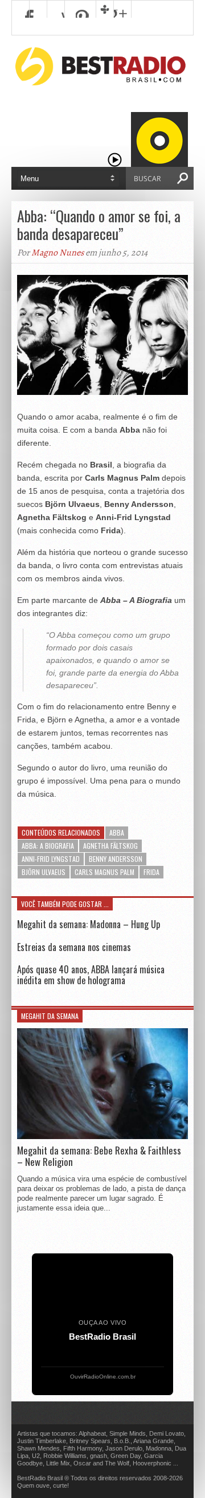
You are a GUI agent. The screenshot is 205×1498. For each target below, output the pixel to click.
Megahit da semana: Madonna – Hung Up (88, 924)
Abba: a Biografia (48, 845)
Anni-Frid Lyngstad (51, 859)
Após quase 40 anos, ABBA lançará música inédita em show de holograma (91, 974)
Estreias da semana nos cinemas (74, 947)
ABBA (116, 832)
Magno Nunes (57, 252)
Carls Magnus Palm (104, 872)
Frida (151, 872)
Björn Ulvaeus (43, 872)
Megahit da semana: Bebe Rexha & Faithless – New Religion (99, 1156)
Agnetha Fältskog (110, 845)
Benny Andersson (115, 859)
